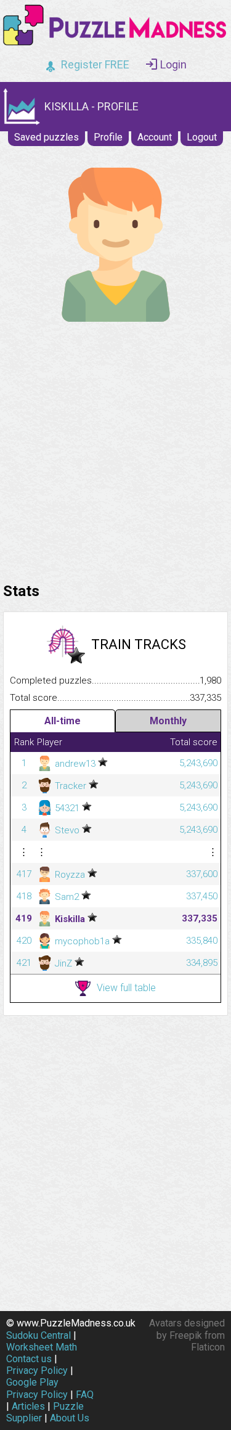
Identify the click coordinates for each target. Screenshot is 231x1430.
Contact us (29, 1359)
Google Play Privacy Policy (37, 1388)
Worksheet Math (41, 1347)
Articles (28, 1406)
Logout (202, 137)
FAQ (85, 1394)
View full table (126, 988)
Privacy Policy (37, 1370)
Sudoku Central (38, 1335)
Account (154, 137)
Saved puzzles (46, 137)
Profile (108, 137)
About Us (69, 1418)
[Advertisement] (115, 449)
